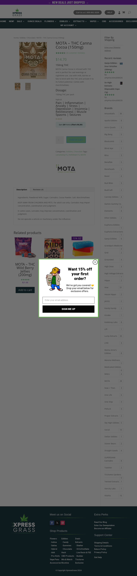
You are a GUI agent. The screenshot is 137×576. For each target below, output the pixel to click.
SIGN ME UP (68, 309)
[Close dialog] (95, 262)
